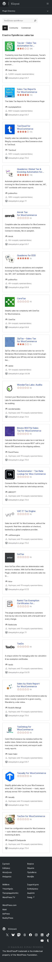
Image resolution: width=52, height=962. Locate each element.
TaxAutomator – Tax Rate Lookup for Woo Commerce (31, 472)
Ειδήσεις (6, 868)
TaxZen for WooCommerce (31, 816)
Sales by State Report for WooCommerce (28, 685)
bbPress (6, 914)
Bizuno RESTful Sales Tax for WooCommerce (29, 429)
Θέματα (30, 868)
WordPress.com (9, 905)
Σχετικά (6, 864)
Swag (31, 897)
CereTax (21, 298)
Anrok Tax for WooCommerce (27, 213)
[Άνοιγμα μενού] (48, 3)
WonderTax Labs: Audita (29, 384)
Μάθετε (6, 884)
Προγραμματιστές (10, 893)
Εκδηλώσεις (32, 889)
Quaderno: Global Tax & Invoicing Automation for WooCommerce (29, 170)
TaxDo (20, 643)
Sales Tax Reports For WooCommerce (27, 90)
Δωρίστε (31, 893)
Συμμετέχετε (33, 884)
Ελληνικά (12, 929)
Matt (4, 909)
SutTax (20, 554)
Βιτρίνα (30, 864)
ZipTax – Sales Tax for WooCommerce (27, 340)
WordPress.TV (8, 897)
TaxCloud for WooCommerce (25, 127)
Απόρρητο (6, 876)
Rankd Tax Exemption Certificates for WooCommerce (28, 602)
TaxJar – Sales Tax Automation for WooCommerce (26, 44)
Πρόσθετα (31, 872)
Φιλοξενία (7, 872)
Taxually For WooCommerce (31, 773)
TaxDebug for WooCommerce (25, 728)
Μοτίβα (30, 876)
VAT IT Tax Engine (26, 511)
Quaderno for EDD (26, 255)
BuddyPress (7, 918)
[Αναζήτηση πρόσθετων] (35, 20)
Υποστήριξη (7, 889)
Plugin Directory (8, 11)
